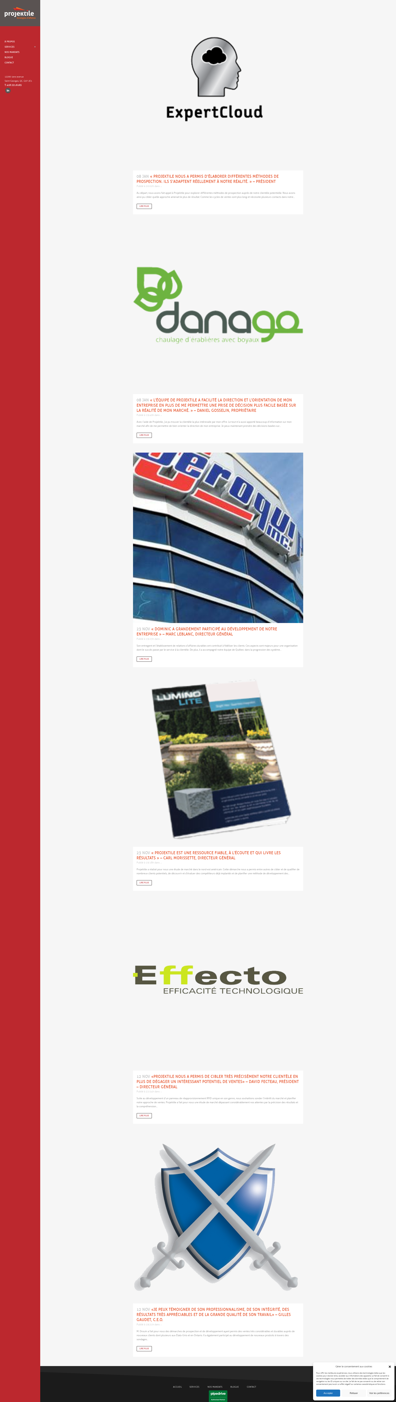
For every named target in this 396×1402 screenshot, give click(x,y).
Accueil (177, 1387)
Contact (251, 1387)
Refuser (354, 1393)
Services (194, 1387)
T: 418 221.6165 (13, 85)
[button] (389, 1366)
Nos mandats (215, 1387)
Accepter (328, 1393)
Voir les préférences (379, 1393)
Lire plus (144, 206)
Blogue (234, 1387)
